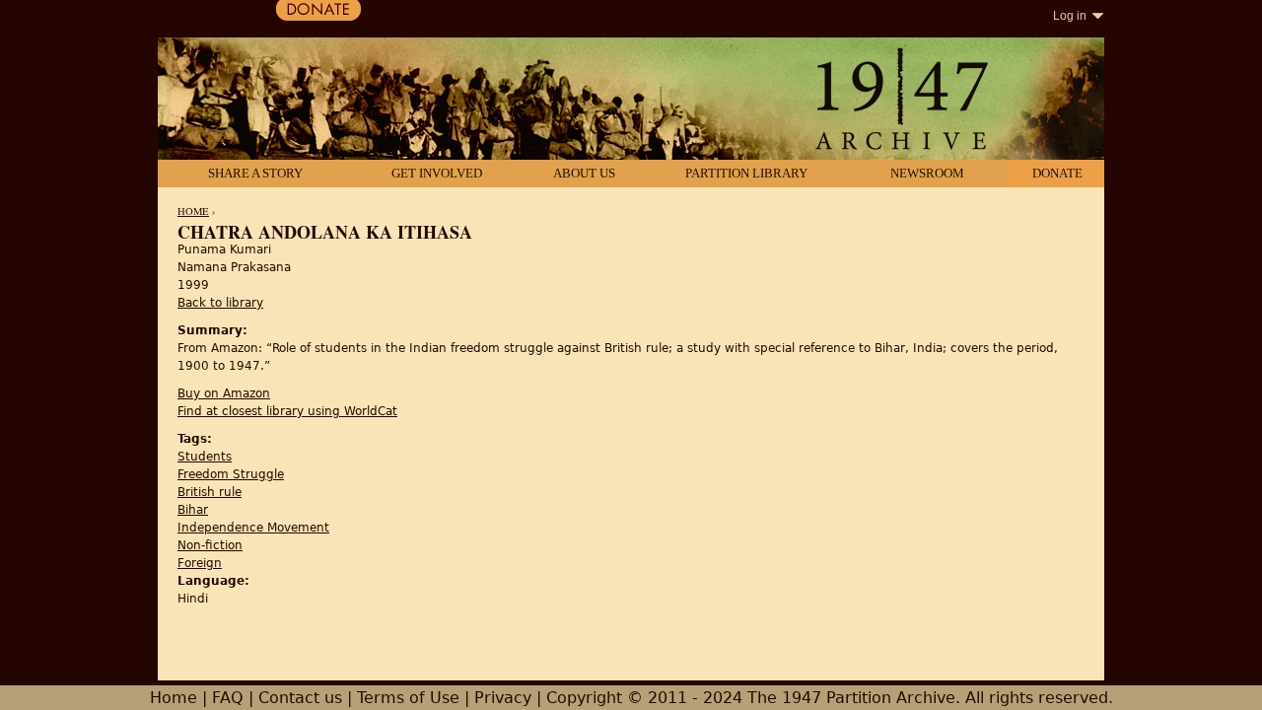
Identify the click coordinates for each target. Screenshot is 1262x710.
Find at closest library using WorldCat (287, 411)
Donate (1057, 173)
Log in (1070, 16)
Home (193, 211)
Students (204, 456)
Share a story (255, 173)
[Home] (631, 100)
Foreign (199, 563)
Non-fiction (210, 545)
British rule (209, 492)
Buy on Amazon (223, 393)
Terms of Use (408, 697)
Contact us (300, 697)
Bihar (192, 510)
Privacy (502, 697)
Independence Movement (253, 527)
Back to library (220, 303)
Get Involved (436, 173)
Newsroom (927, 173)
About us (584, 173)
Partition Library (746, 173)
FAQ (228, 697)
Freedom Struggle (230, 474)
